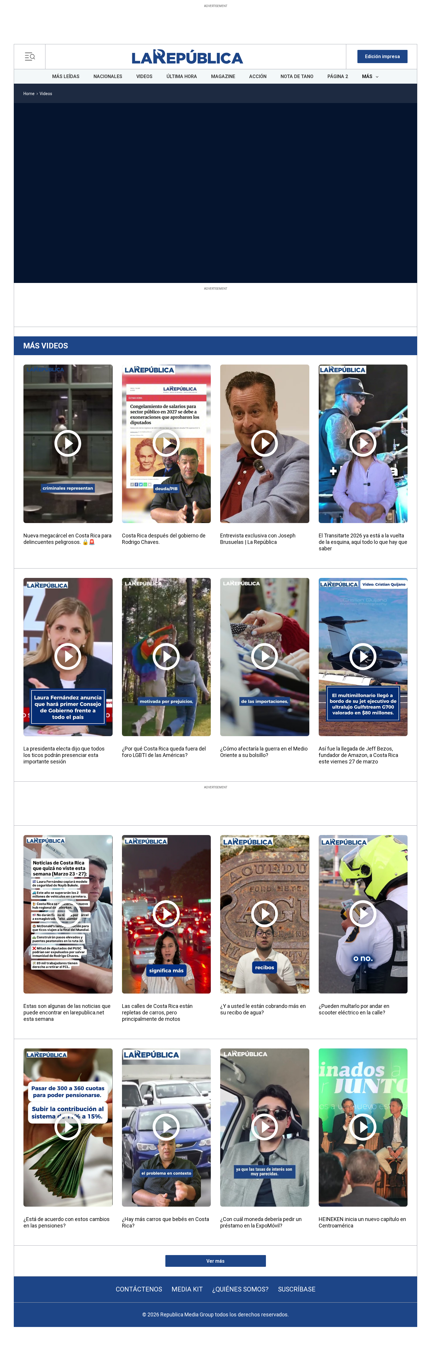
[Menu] (31, 56)
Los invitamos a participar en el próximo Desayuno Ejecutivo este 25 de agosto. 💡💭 (214, 253)
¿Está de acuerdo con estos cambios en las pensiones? (66, 1222)
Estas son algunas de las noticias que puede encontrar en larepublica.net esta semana (67, 1012)
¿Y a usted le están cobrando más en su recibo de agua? (263, 1009)
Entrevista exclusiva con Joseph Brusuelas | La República (258, 538)
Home (29, 93)
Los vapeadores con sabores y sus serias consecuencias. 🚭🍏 (292, 250)
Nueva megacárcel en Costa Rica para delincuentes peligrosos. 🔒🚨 (67, 538)
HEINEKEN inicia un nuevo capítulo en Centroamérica (362, 1222)
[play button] (58, 174)
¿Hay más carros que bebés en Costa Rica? (165, 1222)
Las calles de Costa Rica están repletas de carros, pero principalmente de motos (157, 1012)
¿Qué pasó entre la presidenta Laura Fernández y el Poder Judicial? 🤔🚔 (372, 250)
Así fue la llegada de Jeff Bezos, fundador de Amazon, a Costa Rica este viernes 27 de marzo (358, 755)
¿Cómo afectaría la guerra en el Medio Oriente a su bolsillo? (264, 752)
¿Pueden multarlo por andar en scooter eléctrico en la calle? (354, 1009)
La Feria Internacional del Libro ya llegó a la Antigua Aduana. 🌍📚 (131, 250)
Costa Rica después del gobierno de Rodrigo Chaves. (164, 538)
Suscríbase (296, 1289)
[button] (382, 56)
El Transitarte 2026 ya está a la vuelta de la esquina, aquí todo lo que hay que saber (363, 542)
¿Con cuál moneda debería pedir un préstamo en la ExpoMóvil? (261, 1222)
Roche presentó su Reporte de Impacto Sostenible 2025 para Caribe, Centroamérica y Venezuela (56, 253)
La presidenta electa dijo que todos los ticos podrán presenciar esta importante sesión (64, 755)
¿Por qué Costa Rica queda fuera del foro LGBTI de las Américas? (164, 752)
